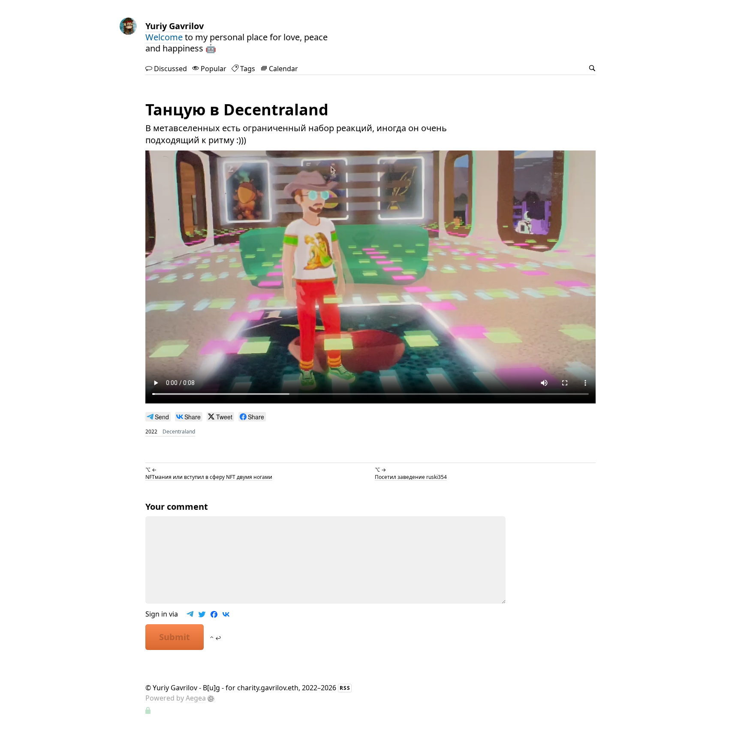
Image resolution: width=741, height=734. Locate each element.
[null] (158, 416)
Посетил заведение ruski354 (411, 476)
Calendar (282, 68)
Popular (212, 68)
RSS (345, 688)
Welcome (164, 37)
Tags (246, 68)
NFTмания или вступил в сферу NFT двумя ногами (208, 476)
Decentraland (179, 431)
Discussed (169, 68)
